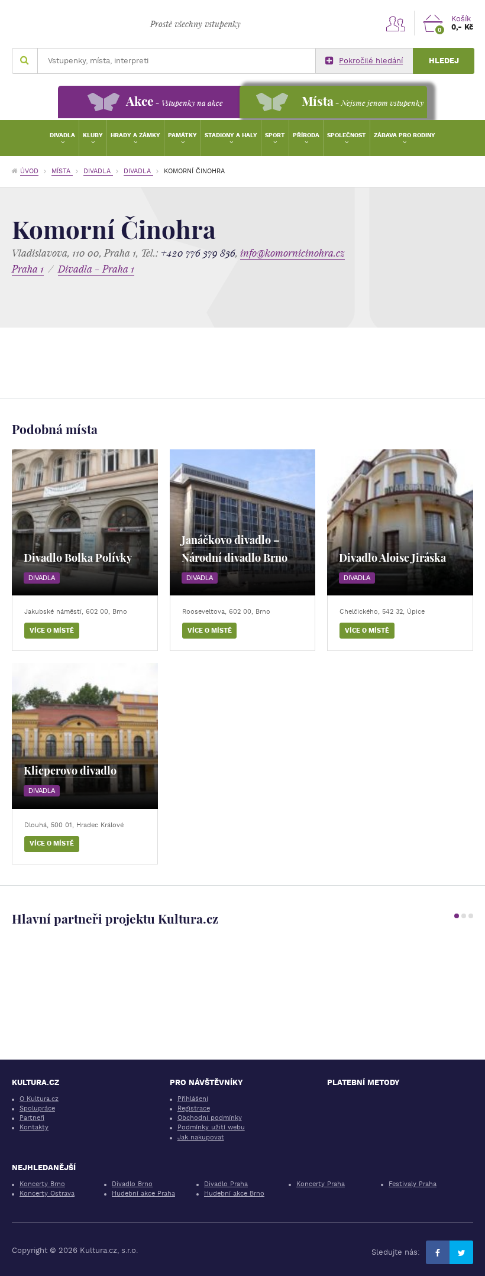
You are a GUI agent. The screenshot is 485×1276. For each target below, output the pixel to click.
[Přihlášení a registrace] (395, 23)
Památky (182, 135)
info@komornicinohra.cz (292, 253)
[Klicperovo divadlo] (85, 736)
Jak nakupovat (200, 1137)
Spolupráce (37, 1108)
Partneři (32, 1118)
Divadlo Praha (226, 1184)
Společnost (346, 135)
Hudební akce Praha (143, 1193)
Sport (275, 135)
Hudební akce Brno (234, 1193)
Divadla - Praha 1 (96, 269)
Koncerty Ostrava (47, 1193)
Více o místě (52, 630)
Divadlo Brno (132, 1184)
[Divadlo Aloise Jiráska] (400, 522)
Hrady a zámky (135, 135)
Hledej (444, 60)
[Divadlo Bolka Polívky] (85, 522)
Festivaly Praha (412, 1184)
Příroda (306, 135)
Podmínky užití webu (211, 1127)
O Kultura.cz (39, 1099)
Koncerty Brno (42, 1184)
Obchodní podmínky (209, 1118)
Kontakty (34, 1127)
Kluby (93, 135)
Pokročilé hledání (371, 60)
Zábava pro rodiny (404, 135)
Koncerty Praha (320, 1184)
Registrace (193, 1108)
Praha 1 (28, 269)
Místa (62, 171)
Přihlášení (192, 1099)
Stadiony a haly (231, 135)
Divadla (62, 135)
